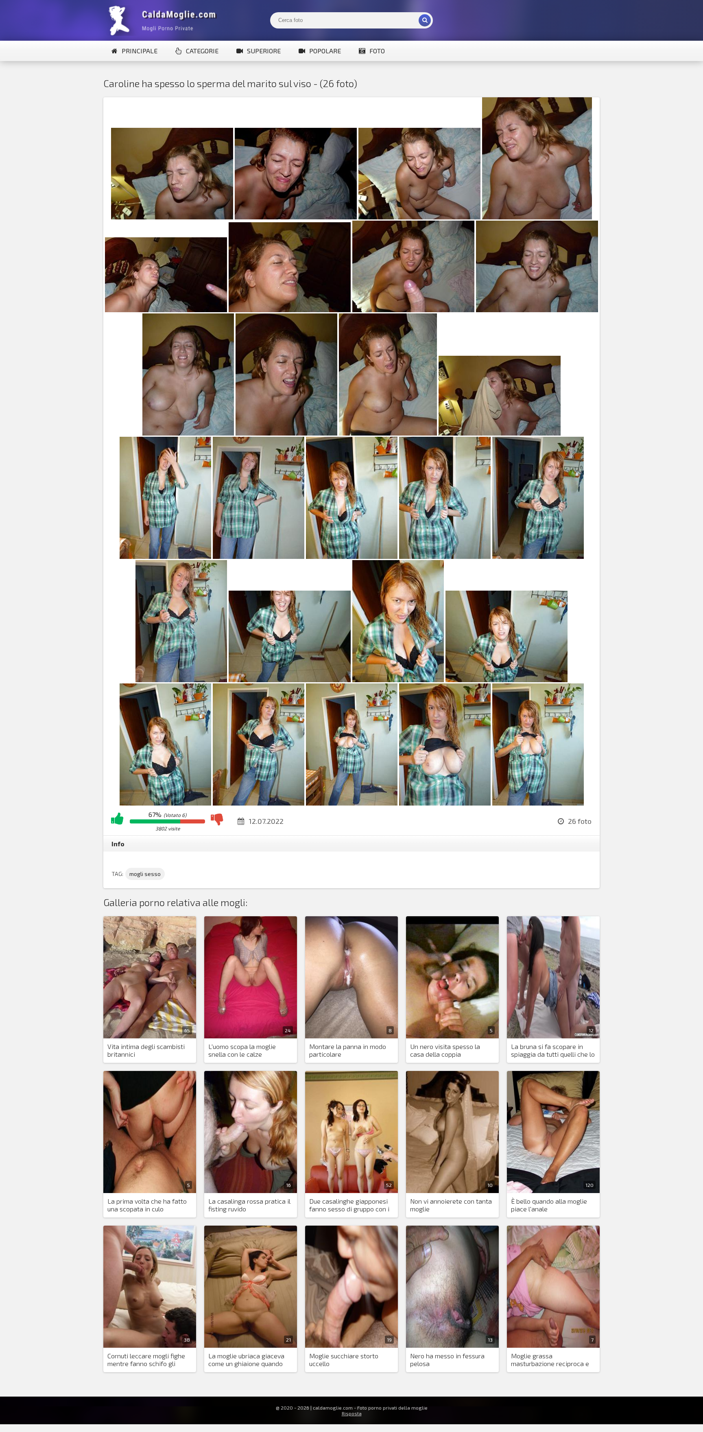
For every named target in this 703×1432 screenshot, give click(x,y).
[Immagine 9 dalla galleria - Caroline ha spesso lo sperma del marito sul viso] (188, 433)
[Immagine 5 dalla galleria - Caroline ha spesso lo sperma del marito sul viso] (166, 309)
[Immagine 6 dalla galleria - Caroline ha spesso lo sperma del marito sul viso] (290, 309)
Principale (139, 51)
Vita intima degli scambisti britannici (146, 1050)
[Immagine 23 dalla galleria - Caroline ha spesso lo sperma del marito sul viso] (258, 803)
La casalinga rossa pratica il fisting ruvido (249, 1205)
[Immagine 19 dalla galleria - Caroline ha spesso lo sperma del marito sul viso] (290, 679)
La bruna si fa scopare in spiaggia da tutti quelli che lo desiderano (553, 1050)
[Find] (425, 20)
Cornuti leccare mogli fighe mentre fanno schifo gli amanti (146, 1360)
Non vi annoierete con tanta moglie (451, 1205)
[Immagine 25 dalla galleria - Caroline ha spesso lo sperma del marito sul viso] (445, 803)
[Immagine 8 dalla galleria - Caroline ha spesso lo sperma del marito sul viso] (537, 309)
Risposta (352, 1413)
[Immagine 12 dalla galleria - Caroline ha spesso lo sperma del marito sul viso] (500, 433)
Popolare (325, 51)
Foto (377, 51)
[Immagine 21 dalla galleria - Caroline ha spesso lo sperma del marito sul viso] (506, 679)
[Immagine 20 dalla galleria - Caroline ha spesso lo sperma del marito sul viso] (398, 679)
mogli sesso (145, 873)
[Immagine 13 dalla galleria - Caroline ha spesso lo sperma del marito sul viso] (165, 556)
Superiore (264, 51)
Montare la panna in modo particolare (347, 1050)
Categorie (202, 51)
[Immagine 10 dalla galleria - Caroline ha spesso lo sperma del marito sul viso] (286, 433)
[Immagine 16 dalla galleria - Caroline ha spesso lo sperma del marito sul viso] (445, 556)
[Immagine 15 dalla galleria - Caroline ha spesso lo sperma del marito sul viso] (351, 556)
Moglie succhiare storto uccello (343, 1359)
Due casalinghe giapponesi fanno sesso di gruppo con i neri (349, 1205)
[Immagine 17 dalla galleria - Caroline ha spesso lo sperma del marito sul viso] (538, 556)
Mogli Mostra (164, 20)
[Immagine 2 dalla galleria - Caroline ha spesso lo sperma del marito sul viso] (296, 217)
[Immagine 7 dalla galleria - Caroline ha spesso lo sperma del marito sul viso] (413, 309)
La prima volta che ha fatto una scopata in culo (147, 1205)
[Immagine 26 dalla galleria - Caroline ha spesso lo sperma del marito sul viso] (538, 803)
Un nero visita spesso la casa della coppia (445, 1050)
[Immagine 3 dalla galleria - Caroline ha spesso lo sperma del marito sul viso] (419, 217)
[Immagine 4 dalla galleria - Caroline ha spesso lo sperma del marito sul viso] (537, 217)
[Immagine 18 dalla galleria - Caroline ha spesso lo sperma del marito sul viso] (181, 679)
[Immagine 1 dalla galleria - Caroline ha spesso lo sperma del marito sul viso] (172, 217)
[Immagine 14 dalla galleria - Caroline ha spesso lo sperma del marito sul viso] (258, 556)
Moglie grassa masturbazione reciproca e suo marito (550, 1360)
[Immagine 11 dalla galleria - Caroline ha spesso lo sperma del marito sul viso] (388, 433)
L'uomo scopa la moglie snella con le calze (242, 1050)
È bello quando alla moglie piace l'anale (549, 1205)
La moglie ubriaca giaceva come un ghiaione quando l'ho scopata (246, 1360)
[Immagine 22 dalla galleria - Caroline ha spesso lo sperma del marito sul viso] (165, 803)
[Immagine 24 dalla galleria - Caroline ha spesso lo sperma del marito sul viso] (351, 803)
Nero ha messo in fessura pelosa (447, 1359)
